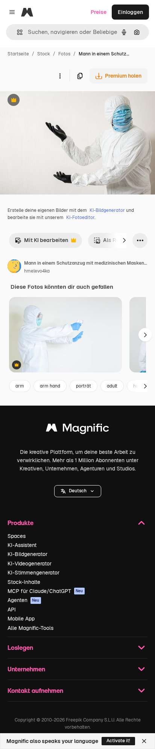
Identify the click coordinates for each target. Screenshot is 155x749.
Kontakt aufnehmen (35, 690)
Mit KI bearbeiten (41, 242)
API (12, 609)
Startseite (18, 54)
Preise (98, 12)
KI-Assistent (22, 545)
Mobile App (21, 618)
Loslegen (20, 647)
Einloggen (130, 12)
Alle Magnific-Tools (30, 628)
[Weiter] (124, 240)
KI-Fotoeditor (80, 217)
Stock (43, 54)
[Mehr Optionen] (59, 75)
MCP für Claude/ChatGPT (45, 591)
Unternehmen (26, 669)
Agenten (24, 600)
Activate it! (118, 741)
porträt (83, 386)
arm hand (50, 386)
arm (19, 386)
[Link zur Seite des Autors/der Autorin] (14, 267)
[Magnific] (77, 429)
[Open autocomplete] (16, 32)
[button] (77, 491)
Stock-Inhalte (24, 582)
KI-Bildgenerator (107, 210)
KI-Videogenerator (30, 563)
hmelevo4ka (37, 271)
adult (112, 386)
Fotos (64, 54)
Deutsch (78, 491)
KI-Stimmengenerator (33, 572)
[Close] (144, 741)
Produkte (20, 523)
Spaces (17, 536)
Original (48, 100)
